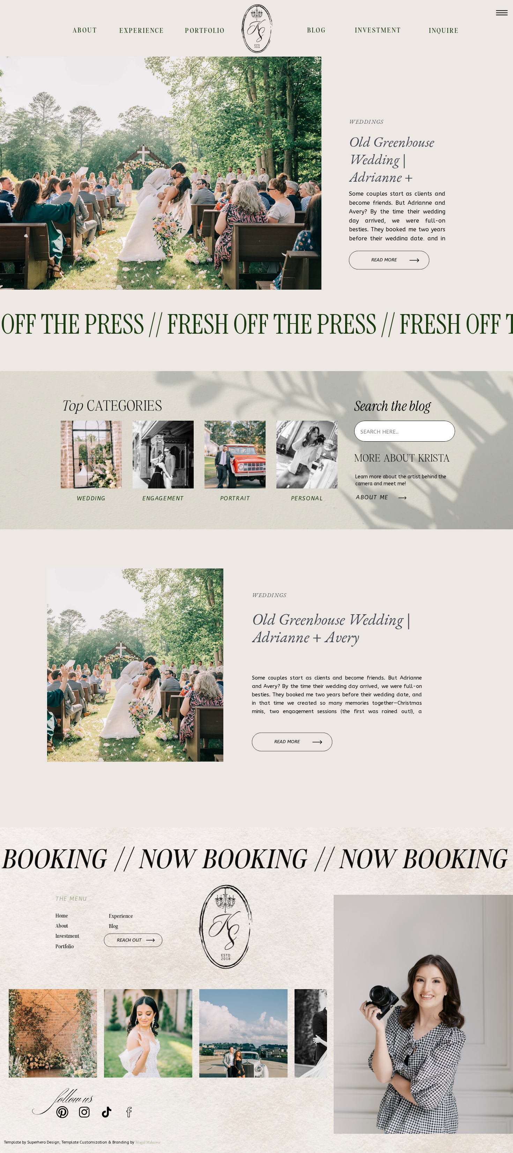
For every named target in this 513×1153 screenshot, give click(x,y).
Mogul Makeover (148, 1142)
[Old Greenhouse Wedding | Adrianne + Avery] (160, 173)
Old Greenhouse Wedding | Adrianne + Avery (391, 168)
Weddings (366, 121)
